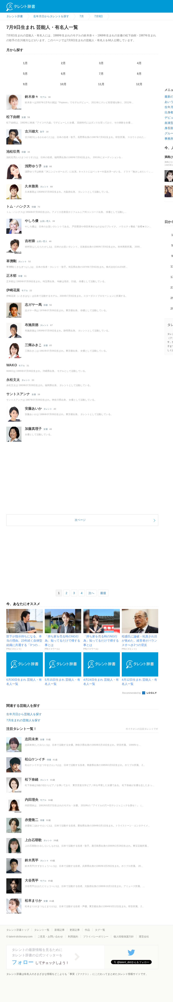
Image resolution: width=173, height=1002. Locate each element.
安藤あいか (33, 408)
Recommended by (132, 693)
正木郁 (11, 275)
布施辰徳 (31, 325)
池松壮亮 (13, 151)
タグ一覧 (100, 929)
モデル (43, 97)
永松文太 (13, 379)
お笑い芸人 (45, 221)
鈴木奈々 (31, 96)
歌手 (42, 132)
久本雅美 (31, 186)
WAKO (11, 365)
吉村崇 (30, 241)
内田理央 (31, 799)
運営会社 (144, 936)
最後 (103, 593)
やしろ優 (31, 220)
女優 (24, 117)
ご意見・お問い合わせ (50, 936)
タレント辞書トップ (17, 929)
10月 (63, 84)
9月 (25, 84)
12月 (139, 84)
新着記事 (59, 929)
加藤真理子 (33, 428)
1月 (25, 63)
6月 (63, 73)
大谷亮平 (31, 880)
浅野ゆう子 (33, 166)
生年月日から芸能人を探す (24, 714)
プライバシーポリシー (95, 936)
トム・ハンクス (18, 206)
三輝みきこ (33, 345)
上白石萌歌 (33, 840)
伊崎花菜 (13, 290)
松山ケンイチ (35, 759)
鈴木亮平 (31, 860)
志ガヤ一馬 (33, 304)
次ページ (80, 520)
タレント (44, 186)
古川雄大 (31, 131)
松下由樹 (13, 117)
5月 (25, 73)
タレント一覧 (41, 929)
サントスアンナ (18, 394)
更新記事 (75, 929)
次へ (91, 593)
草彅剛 (11, 261)
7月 (101, 73)
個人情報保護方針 (124, 936)
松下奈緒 (31, 779)
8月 (139, 73)
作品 (87, 929)
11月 (101, 84)
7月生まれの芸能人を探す (23, 720)
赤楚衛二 (31, 820)
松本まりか (33, 900)
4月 (139, 63)
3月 (101, 63)
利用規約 (73, 936)
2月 (63, 63)
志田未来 (31, 739)
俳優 (24, 152)
